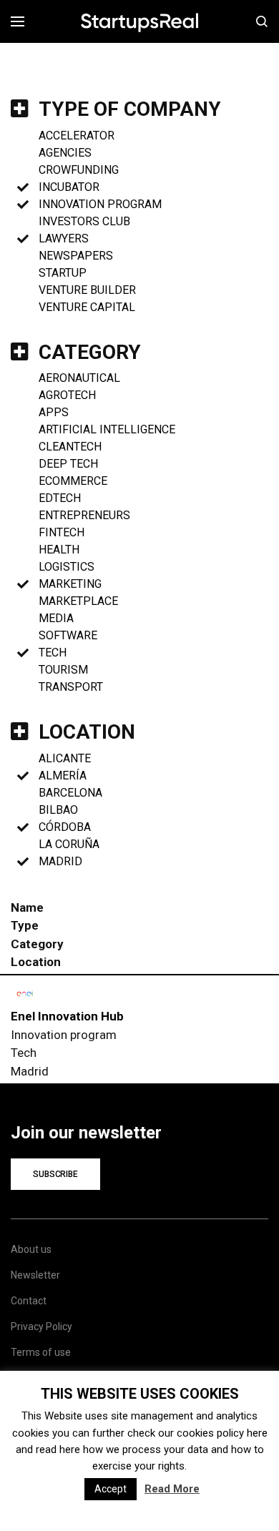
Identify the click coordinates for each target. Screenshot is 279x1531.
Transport (71, 687)
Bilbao (58, 810)
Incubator (69, 187)
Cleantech (70, 446)
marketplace (78, 601)
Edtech (60, 498)
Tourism (63, 669)
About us (31, 1249)
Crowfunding (79, 170)
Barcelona (70, 792)
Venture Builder (87, 290)
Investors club (84, 221)
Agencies (65, 152)
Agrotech (67, 395)
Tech (53, 652)
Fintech (61, 532)
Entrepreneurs (84, 515)
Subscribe (55, 1174)
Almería (63, 775)
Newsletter (35, 1275)
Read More (172, 1488)
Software (68, 635)
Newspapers (76, 255)
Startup (63, 273)
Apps (54, 412)
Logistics (66, 566)
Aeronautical (79, 378)
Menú (22, 21)
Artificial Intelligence (107, 429)
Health (59, 549)
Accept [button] (110, 1489)
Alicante (65, 758)
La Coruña (69, 844)
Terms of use (41, 1352)
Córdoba (65, 827)
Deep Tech (68, 464)
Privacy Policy (41, 1326)
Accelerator (76, 135)
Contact (28, 1300)
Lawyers (64, 238)
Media (56, 618)
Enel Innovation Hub (67, 1016)
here (257, 1433)
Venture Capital (87, 307)
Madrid (60, 861)
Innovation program (100, 204)
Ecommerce (73, 481)
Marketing (70, 584)
